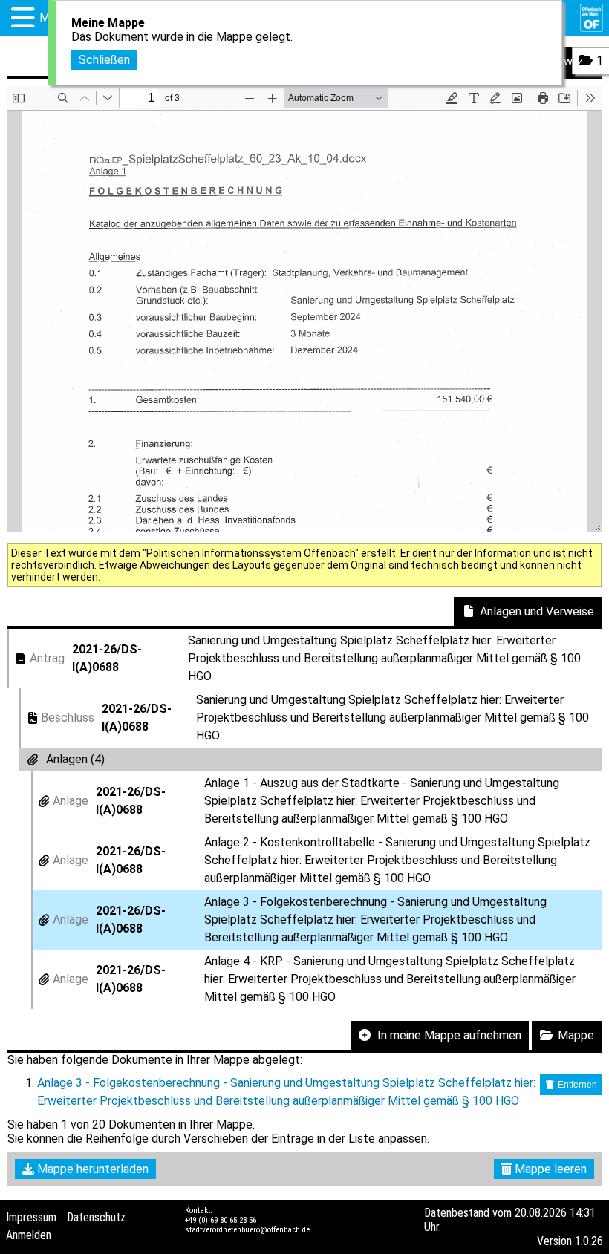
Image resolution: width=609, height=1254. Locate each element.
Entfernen (576, 1085)
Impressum (31, 1217)
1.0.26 (589, 1241)
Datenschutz (96, 1217)
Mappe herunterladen (91, 1169)
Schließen (104, 60)
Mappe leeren (549, 1169)
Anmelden (28, 1235)
